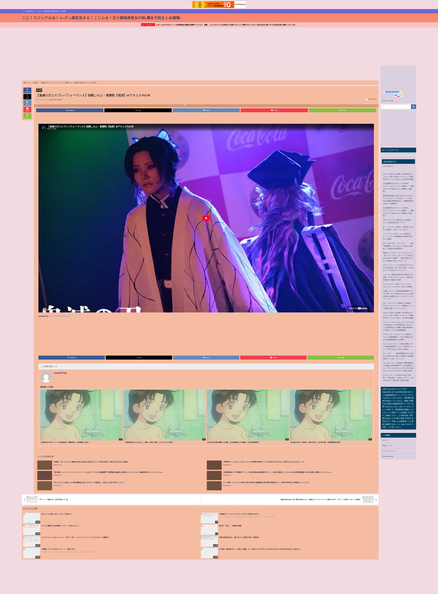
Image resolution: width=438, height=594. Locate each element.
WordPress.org (387, 456)
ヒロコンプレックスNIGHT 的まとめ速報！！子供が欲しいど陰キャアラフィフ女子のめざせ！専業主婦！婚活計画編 (398, 377)
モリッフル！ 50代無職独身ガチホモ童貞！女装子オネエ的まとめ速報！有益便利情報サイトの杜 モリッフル (398, 356)
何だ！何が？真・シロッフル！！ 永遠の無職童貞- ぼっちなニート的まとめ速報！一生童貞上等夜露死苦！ (398, 246)
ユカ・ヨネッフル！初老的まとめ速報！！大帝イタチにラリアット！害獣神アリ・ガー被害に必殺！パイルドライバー (398, 305)
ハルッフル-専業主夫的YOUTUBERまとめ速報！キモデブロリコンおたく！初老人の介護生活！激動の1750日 (398, 277)
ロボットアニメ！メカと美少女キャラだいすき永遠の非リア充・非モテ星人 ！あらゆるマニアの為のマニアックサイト (398, 267)
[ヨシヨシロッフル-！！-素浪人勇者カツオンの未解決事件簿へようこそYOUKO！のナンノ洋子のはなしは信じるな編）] (398, 346)
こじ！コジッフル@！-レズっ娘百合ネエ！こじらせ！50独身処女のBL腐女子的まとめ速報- (397, 236)
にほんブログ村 (387, 101)
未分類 (39, 90)
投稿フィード (387, 445)
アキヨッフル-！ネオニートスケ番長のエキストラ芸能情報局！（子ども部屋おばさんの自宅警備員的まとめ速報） (398, 337)
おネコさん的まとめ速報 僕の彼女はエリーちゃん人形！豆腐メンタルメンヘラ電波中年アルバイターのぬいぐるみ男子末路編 (398, 176)
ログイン (385, 440)
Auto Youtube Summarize (59, 316)
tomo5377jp (372, 99)
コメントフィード (388, 451)
